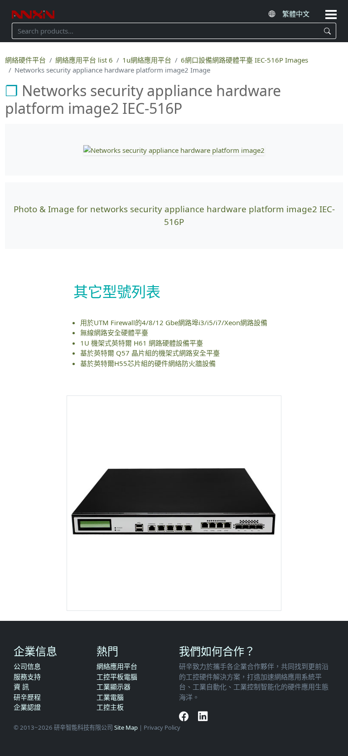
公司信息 (27, 666)
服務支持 (27, 676)
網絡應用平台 (117, 666)
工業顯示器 (113, 686)
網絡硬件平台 (25, 59)
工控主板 (110, 707)
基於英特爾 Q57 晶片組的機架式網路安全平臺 (150, 352)
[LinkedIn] (203, 715)
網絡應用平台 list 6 (84, 59)
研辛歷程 (27, 697)
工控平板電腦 (117, 676)
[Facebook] (185, 715)
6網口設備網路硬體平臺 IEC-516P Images (244, 59)
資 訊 (21, 686)
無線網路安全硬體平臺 (114, 332)
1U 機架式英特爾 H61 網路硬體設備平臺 (141, 342)
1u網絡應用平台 (146, 59)
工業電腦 (110, 697)
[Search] (327, 31)
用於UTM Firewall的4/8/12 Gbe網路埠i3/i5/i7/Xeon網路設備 (173, 322)
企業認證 (27, 707)
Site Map (126, 727)
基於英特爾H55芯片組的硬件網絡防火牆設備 (148, 363)
